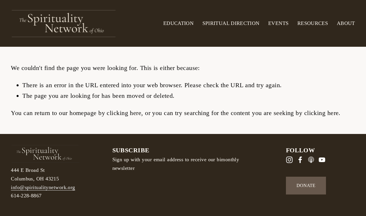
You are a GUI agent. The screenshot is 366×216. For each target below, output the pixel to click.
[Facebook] (300, 159)
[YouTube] (322, 159)
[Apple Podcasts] (311, 159)
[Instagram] (289, 159)
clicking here (124, 112)
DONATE (306, 185)
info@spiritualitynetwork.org (43, 187)
